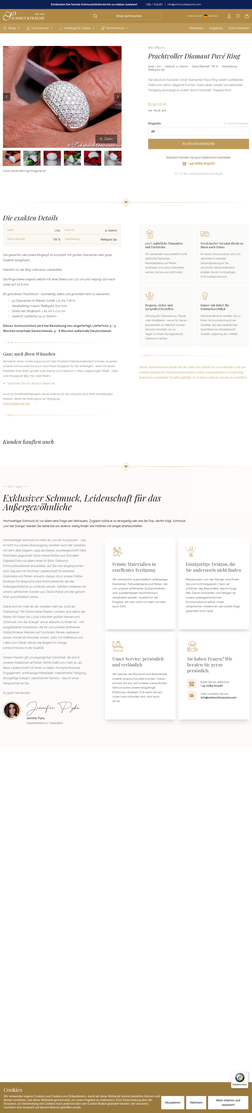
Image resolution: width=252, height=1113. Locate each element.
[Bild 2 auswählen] (32, 158)
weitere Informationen (238, 123)
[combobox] (198, 131)
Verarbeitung (72, 239)
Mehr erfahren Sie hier (16, 403)
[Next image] (118, 97)
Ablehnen (196, 1102)
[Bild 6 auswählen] (113, 158)
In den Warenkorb (199, 144)
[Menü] (246, 1073)
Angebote (216, 28)
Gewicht (69, 229)
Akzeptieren (173, 1102)
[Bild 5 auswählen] (92, 158)
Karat (10, 229)
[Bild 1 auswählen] (11, 158)
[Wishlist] (238, 16)
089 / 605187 (154, 4)
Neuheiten (196, 28)
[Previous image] (6, 97)
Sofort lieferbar (239, 28)
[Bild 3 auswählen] (52, 158)
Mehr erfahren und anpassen (228, 1102)
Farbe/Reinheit (16, 239)
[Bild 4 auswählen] (72, 158)
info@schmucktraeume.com (184, 4)
